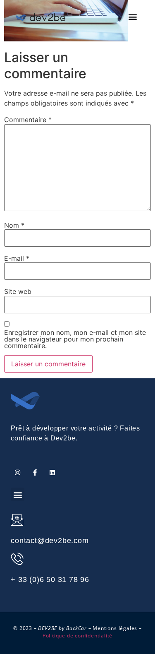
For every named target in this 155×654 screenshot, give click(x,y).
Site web (17, 291)
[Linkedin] (52, 472)
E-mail (16, 258)
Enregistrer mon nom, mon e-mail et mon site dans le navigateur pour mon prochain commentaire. (75, 339)
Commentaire (28, 119)
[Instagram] (17, 472)
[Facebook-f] (35, 472)
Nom (14, 225)
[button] (133, 17)
